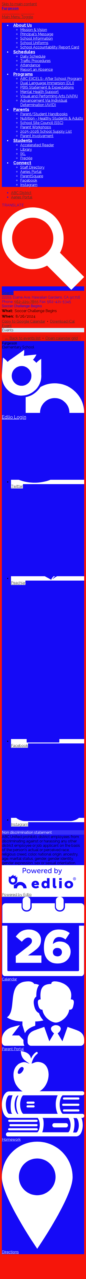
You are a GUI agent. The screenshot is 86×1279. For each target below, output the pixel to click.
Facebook (28, 180)
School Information (36, 38)
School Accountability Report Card (49, 47)
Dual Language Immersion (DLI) (47, 83)
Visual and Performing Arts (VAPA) (49, 96)
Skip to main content (19, 4)
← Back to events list (23, 338)
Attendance (30, 65)
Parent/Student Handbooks (44, 114)
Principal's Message (36, 34)
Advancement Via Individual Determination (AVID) (43, 102)
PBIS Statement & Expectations (47, 87)
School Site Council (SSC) (41, 123)
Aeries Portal (31, 171)
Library (26, 149)
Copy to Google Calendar (23, 321)
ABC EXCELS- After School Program (51, 78)
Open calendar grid (61, 338)
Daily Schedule (32, 56)
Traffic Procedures (35, 61)
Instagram (28, 185)
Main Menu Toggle (17, 17)
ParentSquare (31, 176)
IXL (23, 154)
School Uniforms (34, 43)
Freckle (26, 158)
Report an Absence (36, 69)
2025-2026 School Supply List (46, 131)
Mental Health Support (39, 92)
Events (8, 330)
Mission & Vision (33, 30)
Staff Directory (32, 167)
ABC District (21, 193)
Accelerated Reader (37, 145)
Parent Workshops (35, 127)
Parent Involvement (36, 136)
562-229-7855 (26, 301)
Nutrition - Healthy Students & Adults (51, 118)
